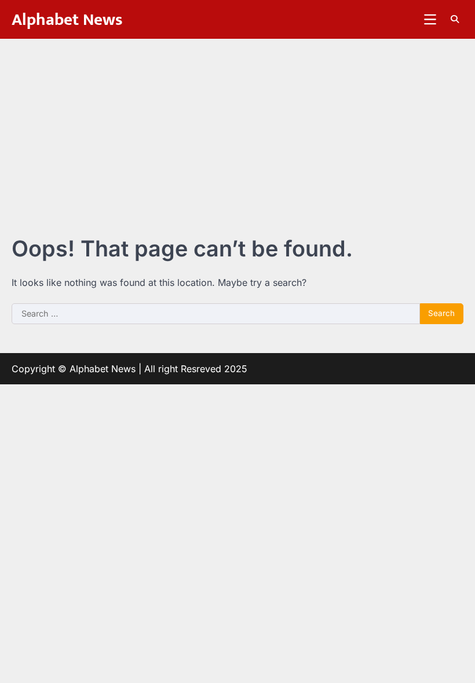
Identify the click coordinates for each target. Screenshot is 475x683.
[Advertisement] (237, 126)
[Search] (454, 19)
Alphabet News (67, 20)
